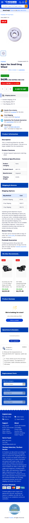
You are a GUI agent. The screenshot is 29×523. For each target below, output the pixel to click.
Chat (12, 10)
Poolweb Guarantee (20, 246)
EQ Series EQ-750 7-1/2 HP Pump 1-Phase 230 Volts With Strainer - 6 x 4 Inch (7, 285)
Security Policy (18, 431)
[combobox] (14, 6)
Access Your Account (8, 427)
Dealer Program (18, 435)
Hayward (3, 61)
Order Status (20, 417)
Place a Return (6, 431)
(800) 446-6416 (21, 10)
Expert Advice (20, 419)
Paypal (17, 491)
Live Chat (4, 442)
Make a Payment (7, 433)
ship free (17, 117)
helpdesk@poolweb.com (9, 444)
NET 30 (21, 495)
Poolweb (3, 14)
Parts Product (7, 399)
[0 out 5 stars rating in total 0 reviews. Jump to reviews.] (4, 70)
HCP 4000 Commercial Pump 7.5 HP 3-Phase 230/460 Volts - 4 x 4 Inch (21, 285)
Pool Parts (10, 14)
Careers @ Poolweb (20, 425)
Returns (6, 419)
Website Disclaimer (19, 433)
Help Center (7, 417)
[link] (20, 89)
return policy (11, 235)
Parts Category (9, 381)
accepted (13, 112)
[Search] (26, 6)
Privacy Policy (18, 429)
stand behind (10, 122)
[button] (20, 2)
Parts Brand (7, 390)
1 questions (21, 70)
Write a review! (14, 320)
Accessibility (17, 427)
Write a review (12, 70)
